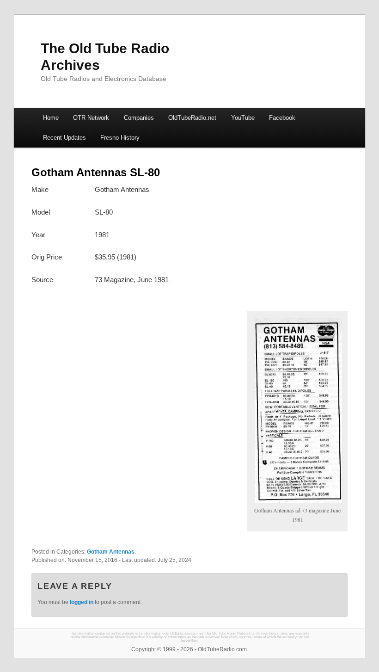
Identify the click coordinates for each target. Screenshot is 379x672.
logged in (81, 602)
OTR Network (91, 117)
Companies (139, 117)
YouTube (243, 117)
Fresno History (120, 137)
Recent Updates (64, 137)
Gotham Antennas (110, 552)
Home (51, 117)
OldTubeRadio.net (192, 117)
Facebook (282, 117)
